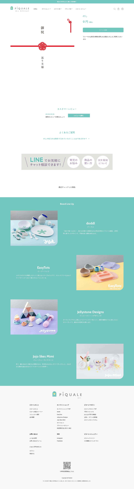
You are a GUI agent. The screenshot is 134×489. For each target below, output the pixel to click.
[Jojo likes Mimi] (100, 361)
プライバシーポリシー (63, 425)
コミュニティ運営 (34, 414)
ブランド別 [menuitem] (68, 9)
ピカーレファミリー (89, 438)
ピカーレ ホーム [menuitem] (80, 9)
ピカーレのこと (34, 409)
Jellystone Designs (90, 312)
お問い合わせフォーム (35, 441)
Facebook (60, 441)
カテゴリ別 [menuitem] (57, 9)
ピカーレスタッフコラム (90, 420)
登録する (32, 453)
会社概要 (32, 417)
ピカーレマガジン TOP (90, 409)
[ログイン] (122, 9)
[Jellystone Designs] (34, 317)
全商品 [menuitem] (35, 9)
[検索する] (114, 9)
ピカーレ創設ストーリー (36, 411)
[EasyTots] (100, 272)
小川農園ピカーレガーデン (91, 441)
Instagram (60, 438)
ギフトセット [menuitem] (45, 9)
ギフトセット (60, 422)
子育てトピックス (89, 411)
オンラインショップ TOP (63, 409)
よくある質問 (33, 438)
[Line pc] (67, 162)
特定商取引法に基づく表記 (64, 428)
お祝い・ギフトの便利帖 (90, 417)
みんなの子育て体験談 (90, 414)
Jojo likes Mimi (43, 356)
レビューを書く (79, 115)
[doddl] (34, 228)
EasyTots (43, 268)
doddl (90, 223)
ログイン (32, 450)
